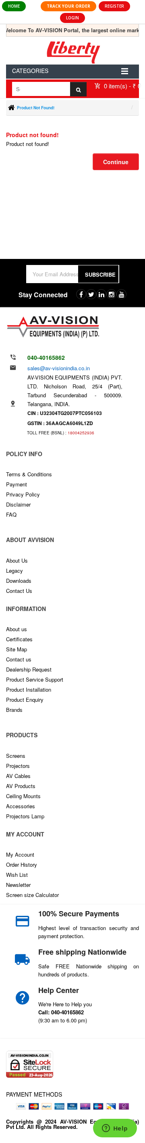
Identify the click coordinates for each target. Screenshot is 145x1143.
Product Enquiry (25, 699)
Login (72, 18)
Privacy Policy (23, 494)
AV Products (20, 786)
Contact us (18, 659)
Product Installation (28, 689)
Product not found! (35, 108)
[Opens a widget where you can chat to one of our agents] (115, 1129)
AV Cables (18, 776)
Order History (21, 864)
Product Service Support (34, 679)
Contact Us (19, 590)
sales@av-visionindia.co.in (58, 368)
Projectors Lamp (25, 816)
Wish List (17, 874)
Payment (16, 484)
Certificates (19, 639)
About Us (17, 560)
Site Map (16, 649)
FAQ (11, 514)
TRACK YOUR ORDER (68, 6)
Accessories (20, 806)
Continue (115, 162)
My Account (20, 854)
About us (16, 629)
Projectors (18, 766)
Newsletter (18, 885)
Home (14, 6)
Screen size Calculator (32, 895)
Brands (14, 709)
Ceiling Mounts (23, 796)
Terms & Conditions (29, 474)
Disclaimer (18, 504)
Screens (15, 755)
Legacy (14, 570)
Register (114, 6)
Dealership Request (29, 669)
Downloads (18, 580)
